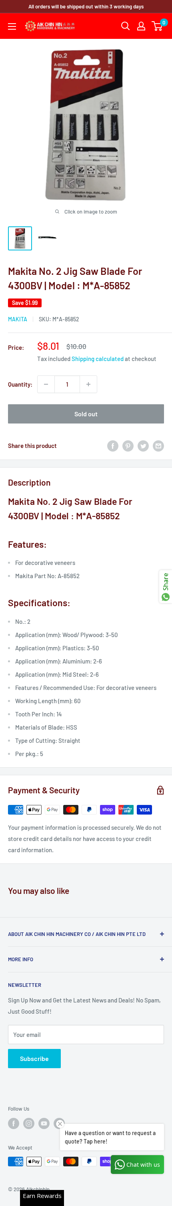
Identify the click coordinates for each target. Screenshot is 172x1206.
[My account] (141, 26)
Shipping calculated (98, 358)
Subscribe (34, 1058)
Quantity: (20, 384)
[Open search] (125, 26)
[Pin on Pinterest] (128, 446)
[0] (157, 26)
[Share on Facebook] (112, 446)
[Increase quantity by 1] (88, 384)
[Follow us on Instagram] (28, 1123)
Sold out (86, 413)
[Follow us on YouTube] (44, 1123)
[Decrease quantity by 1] (46, 384)
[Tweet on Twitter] (143, 446)
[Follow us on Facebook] (13, 1123)
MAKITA (17, 319)
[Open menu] (12, 26)
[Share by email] (158, 446)
